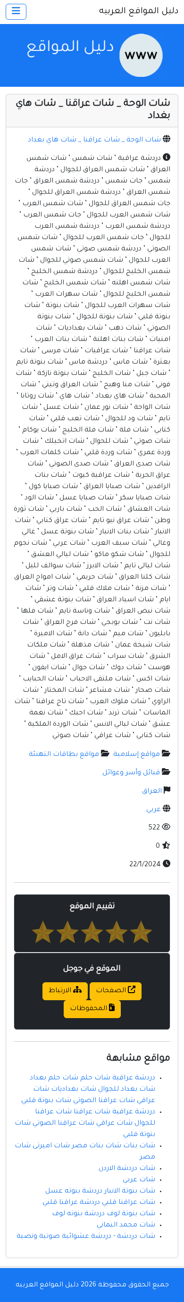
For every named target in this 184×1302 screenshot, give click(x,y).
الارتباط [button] (61, 991)
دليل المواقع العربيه (138, 12)
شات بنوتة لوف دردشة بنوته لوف (103, 1214)
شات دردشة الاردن (127, 1169)
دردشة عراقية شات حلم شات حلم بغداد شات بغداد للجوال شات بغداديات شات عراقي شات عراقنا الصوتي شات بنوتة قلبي (88, 1090)
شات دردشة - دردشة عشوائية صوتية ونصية (86, 1237)
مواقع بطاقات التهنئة (64, 755)
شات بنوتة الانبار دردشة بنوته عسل (100, 1191)
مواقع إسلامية (136, 755)
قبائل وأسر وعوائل (131, 773)
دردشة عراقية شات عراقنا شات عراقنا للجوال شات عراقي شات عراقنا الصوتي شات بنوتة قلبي (85, 1124)
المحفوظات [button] (89, 1009)
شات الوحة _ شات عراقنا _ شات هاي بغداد (94, 140)
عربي (153, 810)
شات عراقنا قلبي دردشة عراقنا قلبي (98, 1203)
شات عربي (139, 1180)
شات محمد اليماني (126, 1225)
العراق (152, 792)
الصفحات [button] (112, 991)
